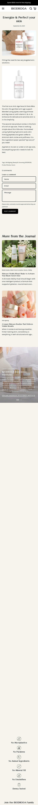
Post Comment (10, 211)
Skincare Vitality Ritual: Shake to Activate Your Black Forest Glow (18, 275)
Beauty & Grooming (19, 162)
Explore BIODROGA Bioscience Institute (18, 395)
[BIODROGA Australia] (19, 9)
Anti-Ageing (9, 162)
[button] (30, 8)
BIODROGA (28, 162)
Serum (13, 165)
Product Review (6, 165)
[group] (19, 2)
